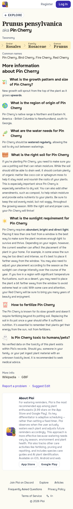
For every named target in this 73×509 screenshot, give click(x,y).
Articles (58, 482)
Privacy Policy (56, 489)
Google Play (49, 464)
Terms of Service (32, 496)
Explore (43, 482)
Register (47, 4)
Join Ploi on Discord (22, 482)
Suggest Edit (41, 386)
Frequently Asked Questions (25, 489)
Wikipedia (9, 377)
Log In (63, 4)
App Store (28, 464)
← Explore (13, 15)
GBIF (25, 377)
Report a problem (14, 386)
